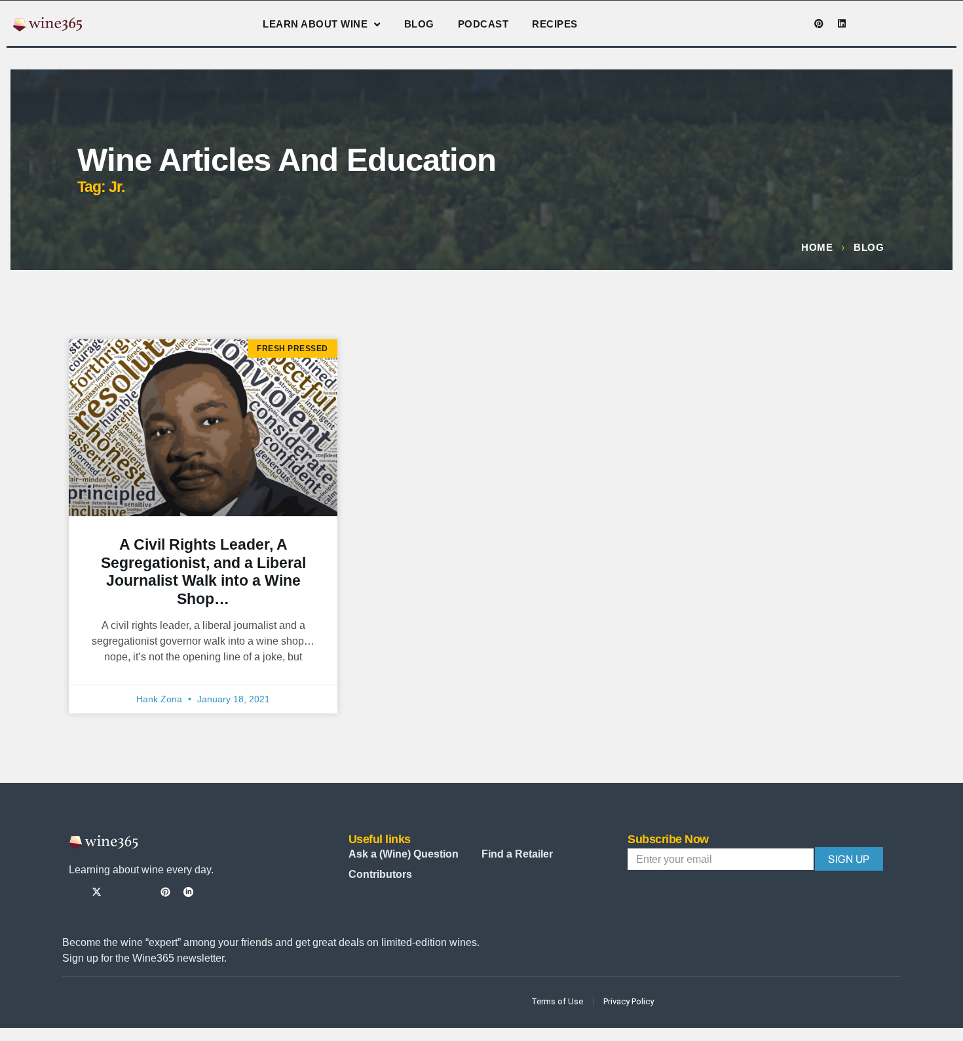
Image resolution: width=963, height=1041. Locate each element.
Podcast (483, 23)
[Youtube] (796, 23)
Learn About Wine (315, 23)
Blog (419, 23)
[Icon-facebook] (750, 23)
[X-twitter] (97, 892)
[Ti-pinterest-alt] (165, 892)
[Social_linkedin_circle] (188, 892)
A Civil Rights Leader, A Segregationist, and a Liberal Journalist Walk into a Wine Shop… (203, 571)
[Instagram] (773, 23)
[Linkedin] (842, 23)
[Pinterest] (819, 23)
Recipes (555, 23)
